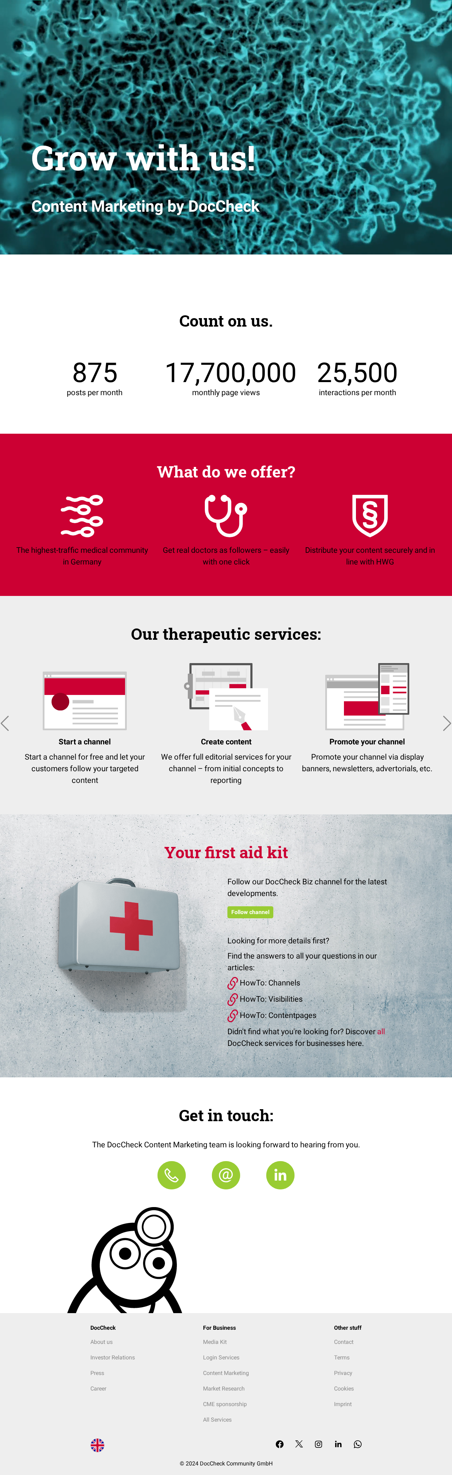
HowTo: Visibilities (270, 999)
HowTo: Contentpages (277, 1015)
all (381, 1031)
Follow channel (250, 912)
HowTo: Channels (269, 982)
